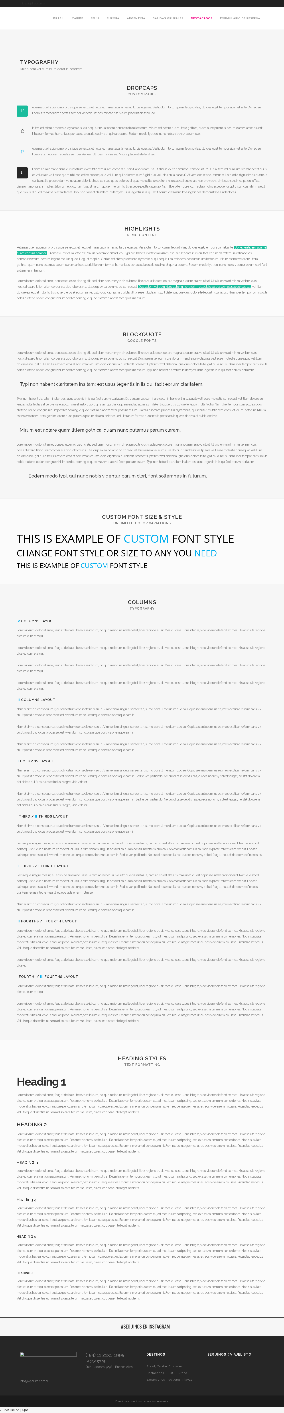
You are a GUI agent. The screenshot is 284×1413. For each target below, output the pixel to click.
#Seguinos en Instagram (145, 1326)
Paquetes (174, 1379)
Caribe (162, 1366)
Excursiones (155, 1379)
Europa (181, 1373)
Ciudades (176, 1366)
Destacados (155, 1373)
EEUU (170, 1373)
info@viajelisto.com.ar (33, 3)
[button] (14, 1410)
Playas (187, 1379)
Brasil (150, 1366)
